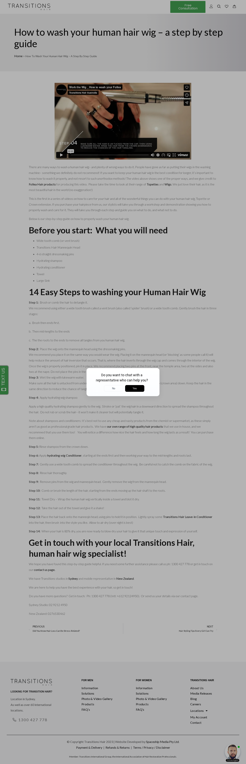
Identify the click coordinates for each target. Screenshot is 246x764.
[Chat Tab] (123, 382)
